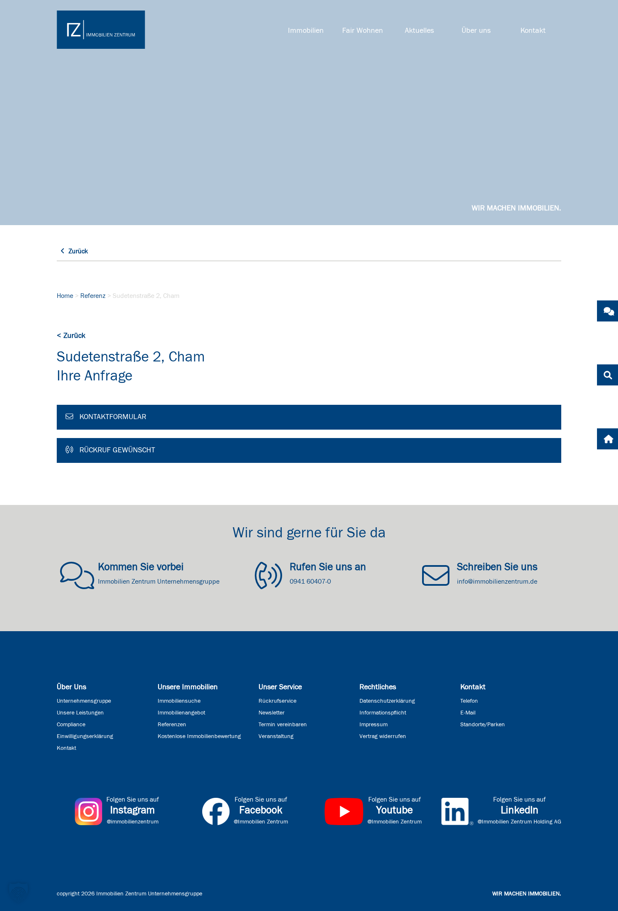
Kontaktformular (111, 417)
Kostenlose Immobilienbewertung (199, 736)
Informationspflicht (382, 713)
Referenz (93, 295)
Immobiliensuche (179, 701)
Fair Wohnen (362, 31)
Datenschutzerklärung (387, 701)
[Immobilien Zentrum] (101, 30)
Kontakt (533, 31)
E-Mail (467, 713)
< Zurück (71, 336)
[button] (18, 892)
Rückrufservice (277, 701)
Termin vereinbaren (283, 725)
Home (65, 295)
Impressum (373, 725)
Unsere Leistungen (80, 713)
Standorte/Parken (482, 725)
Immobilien (306, 31)
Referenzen (172, 725)
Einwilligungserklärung (85, 736)
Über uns (476, 31)
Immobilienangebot (181, 713)
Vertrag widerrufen (382, 736)
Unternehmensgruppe (84, 701)
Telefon (469, 701)
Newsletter (272, 713)
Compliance (71, 725)
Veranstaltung (276, 736)
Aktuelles (419, 31)
